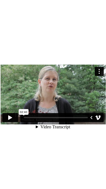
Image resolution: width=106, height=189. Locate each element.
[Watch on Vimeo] (98, 117)
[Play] (10, 117)
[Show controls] (91, 117)
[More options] (99, 71)
